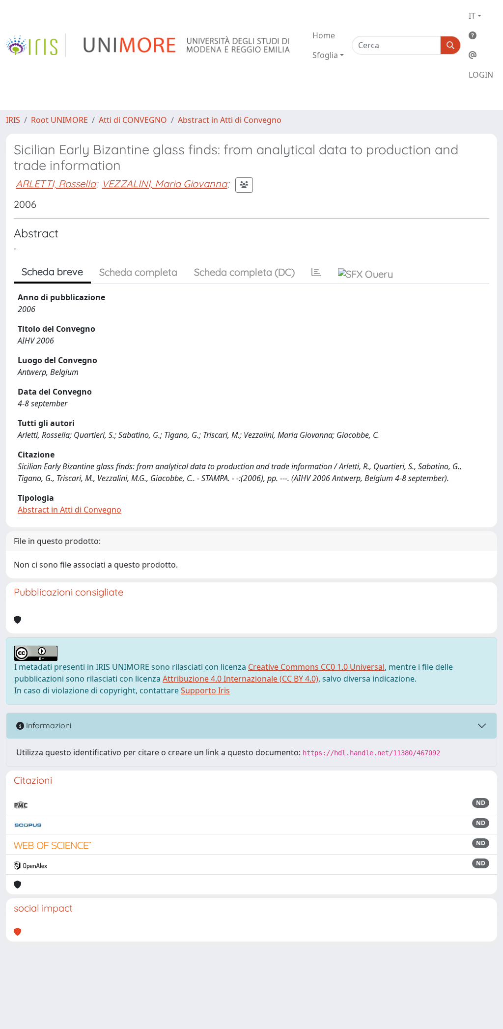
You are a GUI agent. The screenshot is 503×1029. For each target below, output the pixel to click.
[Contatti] (481, 55)
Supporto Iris (205, 690)
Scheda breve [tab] (52, 271)
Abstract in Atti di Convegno (229, 119)
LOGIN (481, 74)
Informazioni (47, 725)
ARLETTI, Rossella (56, 183)
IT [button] (472, 15)
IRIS (13, 119)
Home (323, 35)
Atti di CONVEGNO (133, 119)
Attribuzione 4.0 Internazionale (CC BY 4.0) (240, 678)
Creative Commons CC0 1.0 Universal (316, 666)
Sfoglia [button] (325, 55)
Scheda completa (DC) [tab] (244, 272)
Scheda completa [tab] (138, 272)
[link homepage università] (187, 45)
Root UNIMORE (59, 119)
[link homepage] (36, 45)
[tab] (316, 272)
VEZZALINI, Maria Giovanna (164, 183)
